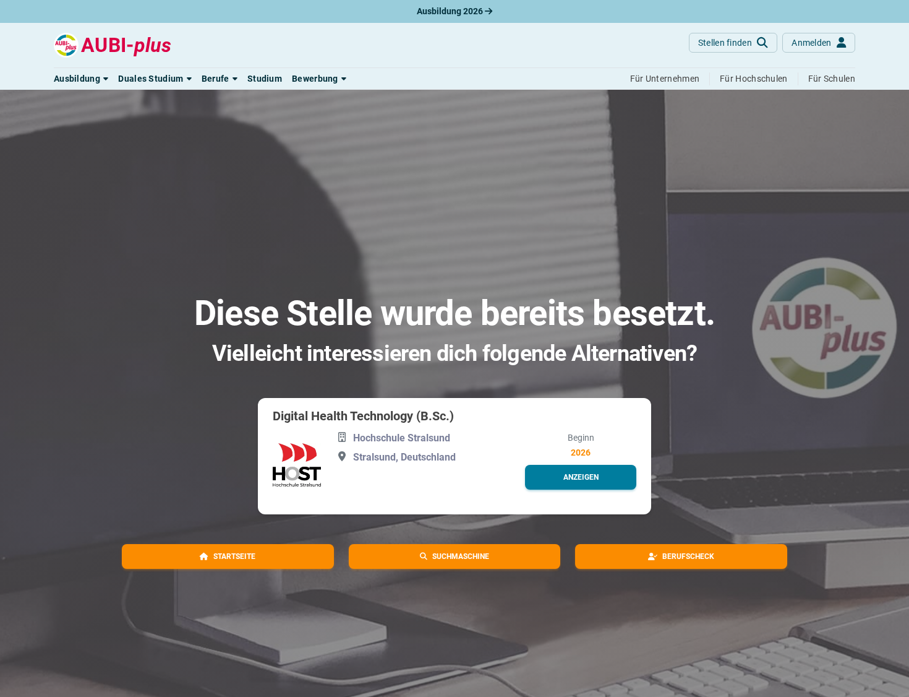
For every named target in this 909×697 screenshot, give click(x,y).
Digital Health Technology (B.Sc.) (363, 416)
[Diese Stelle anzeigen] (297, 465)
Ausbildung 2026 (451, 11)
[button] (81, 79)
